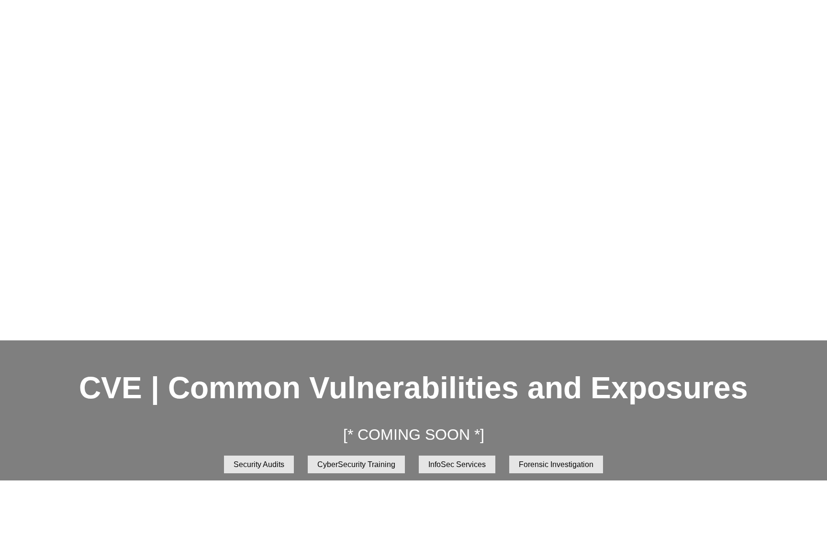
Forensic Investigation (556, 464)
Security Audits (259, 464)
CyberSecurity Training (356, 464)
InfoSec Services (457, 464)
